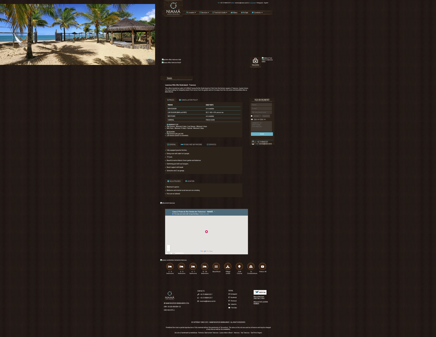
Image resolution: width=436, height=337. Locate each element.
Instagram (233, 294)
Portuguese (260, 3)
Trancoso (237, 333)
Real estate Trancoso (211, 333)
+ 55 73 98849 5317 (206, 294)
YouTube (234, 308)
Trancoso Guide (220, 12)
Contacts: (257, 12)
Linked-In (234, 304)
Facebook (233, 297)
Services (204, 12)
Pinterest (234, 301)
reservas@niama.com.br (242, 3)
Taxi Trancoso (245, 333)
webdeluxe (193, 333)
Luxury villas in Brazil (226, 333)
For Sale (245, 13)
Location (191, 12)
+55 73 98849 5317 (225, 3)
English (266, 3)
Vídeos (235, 13)
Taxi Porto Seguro (256, 333)
